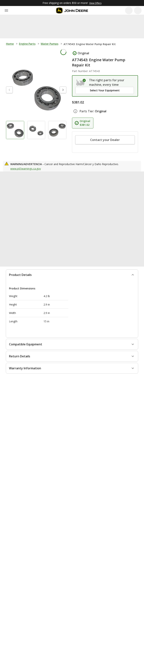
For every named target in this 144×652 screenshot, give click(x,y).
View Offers (95, 3)
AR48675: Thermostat (68, 231)
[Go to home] (72, 10)
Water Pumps (49, 43)
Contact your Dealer (105, 140)
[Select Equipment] (81, 82)
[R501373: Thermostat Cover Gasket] (24, 211)
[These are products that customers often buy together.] (43, 180)
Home (10, 43)
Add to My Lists (54, 53)
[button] (104, 90)
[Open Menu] (6, 10)
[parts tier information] (75, 111)
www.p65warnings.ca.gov (25, 168)
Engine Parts (27, 43)
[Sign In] (138, 10)
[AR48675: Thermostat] (71, 211)
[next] (63, 90)
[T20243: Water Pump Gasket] (117, 211)
